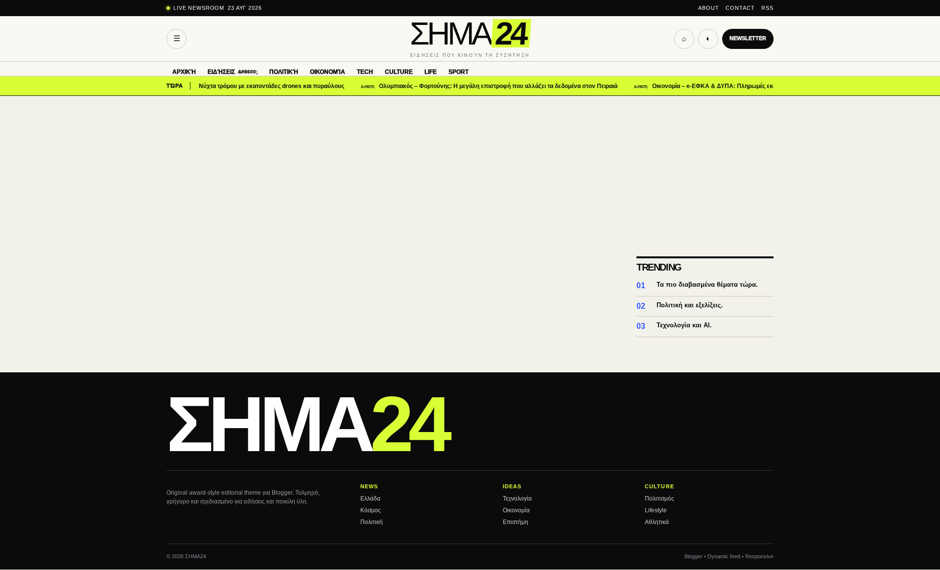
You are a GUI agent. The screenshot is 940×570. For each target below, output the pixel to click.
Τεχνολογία (517, 498)
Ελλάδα (370, 498)
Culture (399, 71)
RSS (767, 8)
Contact (740, 8)
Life (430, 71)
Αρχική (184, 71)
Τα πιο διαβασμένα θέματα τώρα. (707, 284)
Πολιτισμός (659, 498)
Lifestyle (656, 510)
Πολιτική (283, 71)
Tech (365, 71)
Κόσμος (370, 510)
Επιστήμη (515, 522)
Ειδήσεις (221, 71)
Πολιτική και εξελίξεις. (690, 305)
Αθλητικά (657, 522)
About (708, 8)
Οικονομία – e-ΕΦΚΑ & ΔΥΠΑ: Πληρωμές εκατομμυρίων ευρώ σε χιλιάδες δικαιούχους (760, 86)
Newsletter (747, 38)
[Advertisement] (470, 169)
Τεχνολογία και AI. (684, 325)
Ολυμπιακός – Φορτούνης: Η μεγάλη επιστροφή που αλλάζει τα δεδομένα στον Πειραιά (488, 86)
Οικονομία (327, 71)
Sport (458, 71)
